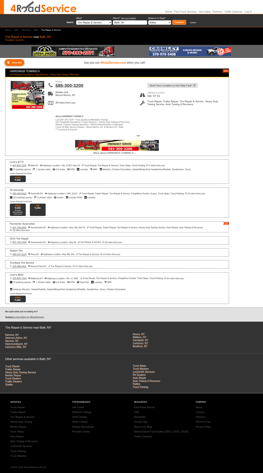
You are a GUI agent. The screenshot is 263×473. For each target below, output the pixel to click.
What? (79, 18)
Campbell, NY (140, 340)
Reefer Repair (13, 375)
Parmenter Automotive (22, 223)
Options (193, 22)
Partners (217, 11)
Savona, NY (12, 340)
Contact (200, 412)
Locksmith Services (144, 371)
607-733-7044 (19, 242)
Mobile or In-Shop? (156, 18)
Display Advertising (82, 426)
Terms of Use (203, 421)
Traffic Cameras (233, 11)
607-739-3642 (19, 227)
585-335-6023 (19, 194)
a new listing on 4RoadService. (24, 317)
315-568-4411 (19, 266)
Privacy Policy (203, 426)
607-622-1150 (19, 165)
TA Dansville (17, 190)
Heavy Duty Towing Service (20, 372)
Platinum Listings (81, 412)
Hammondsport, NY (16, 344)
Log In (248, 11)
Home (8, 29)
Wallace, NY (139, 337)
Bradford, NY (140, 346)
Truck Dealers (13, 378)
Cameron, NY (140, 343)
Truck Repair (12, 366)
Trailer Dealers (13, 381)
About (199, 407)
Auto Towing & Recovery (146, 381)
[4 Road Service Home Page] (43, 7)
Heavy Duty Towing (21, 421)
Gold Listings (79, 417)
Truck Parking (140, 387)
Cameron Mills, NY (15, 347)
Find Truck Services (185, 11)
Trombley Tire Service (22, 262)
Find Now (179, 22)
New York (26, 29)
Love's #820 (17, 274)
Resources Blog (143, 426)
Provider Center (81, 431)
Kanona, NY (12, 334)
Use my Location (128, 18)
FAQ (136, 412)
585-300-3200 (69, 85)
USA (16, 29)
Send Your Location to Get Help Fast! (171, 85)
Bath (36, 29)
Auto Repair (139, 377)
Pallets (136, 384)
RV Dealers (139, 374)
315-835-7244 (19, 278)
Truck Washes (141, 368)
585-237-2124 (19, 254)
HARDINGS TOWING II (25, 71)
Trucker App (141, 421)
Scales (9, 384)
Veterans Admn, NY (16, 337)
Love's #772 (17, 162)
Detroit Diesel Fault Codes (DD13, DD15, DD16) (161, 431)
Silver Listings (80, 421)
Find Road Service (144, 407)
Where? (124, 18)
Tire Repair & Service (22, 417)
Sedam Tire (16, 250)
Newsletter (140, 417)
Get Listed (204, 11)
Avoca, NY (139, 334)
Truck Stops (139, 365)
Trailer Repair (13, 369)
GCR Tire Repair (19, 238)
